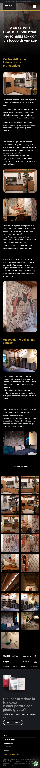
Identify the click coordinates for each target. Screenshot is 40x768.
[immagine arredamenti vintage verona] (11, 641)
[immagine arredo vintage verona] (30, 622)
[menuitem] (34, 6)
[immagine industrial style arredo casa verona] (11, 544)
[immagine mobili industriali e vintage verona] (30, 524)
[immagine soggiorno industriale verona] (11, 622)
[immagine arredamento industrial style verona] (30, 544)
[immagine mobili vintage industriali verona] (11, 524)
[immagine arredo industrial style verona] (30, 505)
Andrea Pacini (12, 765)
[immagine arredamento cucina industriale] (11, 505)
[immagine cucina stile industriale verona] (11, 485)
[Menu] (33, 6)
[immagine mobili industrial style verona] (11, 563)
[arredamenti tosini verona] (16, 6)
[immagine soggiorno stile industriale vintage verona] (30, 602)
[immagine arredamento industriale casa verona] (30, 563)
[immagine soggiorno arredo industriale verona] (11, 602)
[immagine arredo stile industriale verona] (11, 583)
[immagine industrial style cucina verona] (30, 485)
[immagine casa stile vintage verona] (30, 583)
